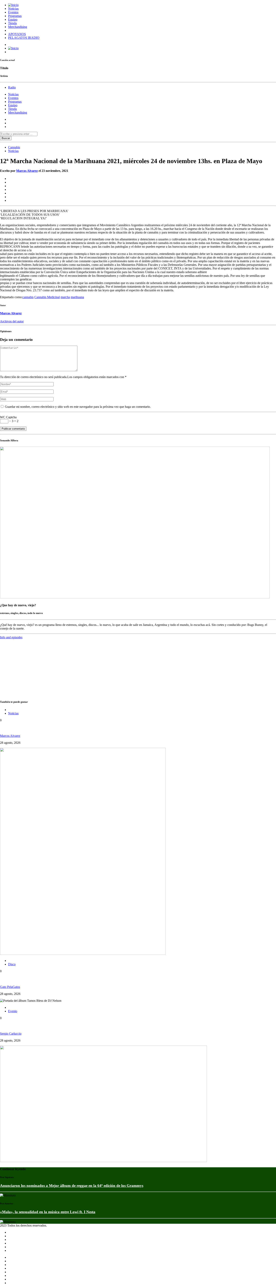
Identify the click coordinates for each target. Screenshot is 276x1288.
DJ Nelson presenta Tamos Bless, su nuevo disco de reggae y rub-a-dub (58, 979)
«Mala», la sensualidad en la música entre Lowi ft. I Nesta (47, 1212)
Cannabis (14, 147)
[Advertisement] (121, 667)
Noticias (13, 8)
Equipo (12, 19)
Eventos (13, 12)
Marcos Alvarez (27, 170)
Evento (12, 1011)
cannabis (28, 297)
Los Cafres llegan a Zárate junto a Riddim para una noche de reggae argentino (65, 728)
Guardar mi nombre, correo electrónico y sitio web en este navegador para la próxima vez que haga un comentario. (77, 406)
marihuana (77, 297)
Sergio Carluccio (10, 1033)
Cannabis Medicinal (47, 297)
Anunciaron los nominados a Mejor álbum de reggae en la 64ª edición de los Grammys (71, 1185)
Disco (12, 964)
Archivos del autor (12, 321)
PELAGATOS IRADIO (23, 37)
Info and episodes (11, 637)
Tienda (12, 23)
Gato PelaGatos (10, 987)
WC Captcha (8, 417)
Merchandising (17, 27)
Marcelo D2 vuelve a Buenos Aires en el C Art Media (43, 1026)
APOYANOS (17, 34)
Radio (12, 87)
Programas (15, 16)
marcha (65, 297)
